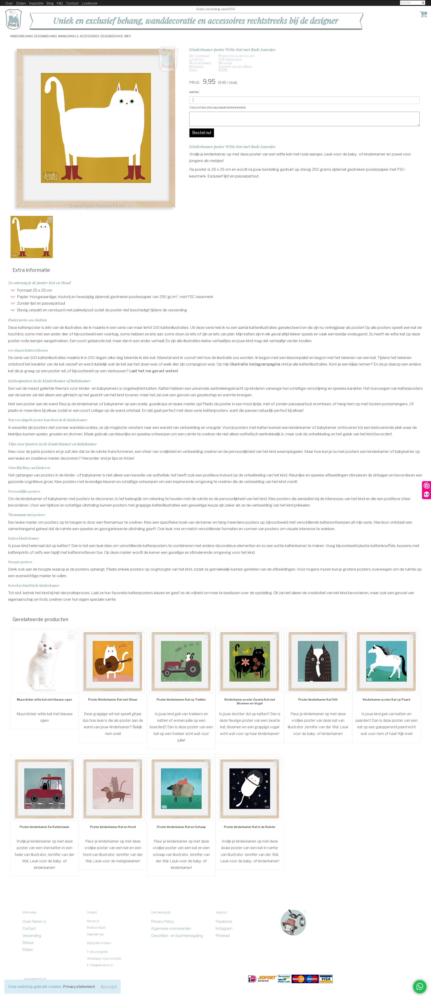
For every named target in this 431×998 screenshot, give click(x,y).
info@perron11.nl (101, 965)
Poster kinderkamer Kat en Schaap (181, 827)
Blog (50, 3)
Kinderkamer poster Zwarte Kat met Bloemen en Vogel (249, 701)
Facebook (224, 921)
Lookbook (89, 3)
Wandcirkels (68, 36)
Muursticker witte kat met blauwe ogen (44, 699)
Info (127, 36)
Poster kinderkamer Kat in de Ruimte (249, 827)
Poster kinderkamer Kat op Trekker (181, 699)
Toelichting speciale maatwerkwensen (217, 107)
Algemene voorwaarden (171, 928)
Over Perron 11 (34, 921)
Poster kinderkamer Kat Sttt (318, 699)
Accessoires (89, 36)
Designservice (112, 36)
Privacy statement (79, 987)
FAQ (60, 3)
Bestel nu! (201, 132)
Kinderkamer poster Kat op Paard (386, 699)
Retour (28, 942)
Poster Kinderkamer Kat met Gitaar (112, 699)
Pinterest (223, 936)
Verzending (31, 936)
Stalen (21, 3)
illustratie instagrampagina (255, 364)
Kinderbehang (21, 36)
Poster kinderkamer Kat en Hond (113, 827)
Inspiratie (36, 3)
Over (9, 3)
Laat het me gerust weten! (154, 370)
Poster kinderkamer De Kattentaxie (44, 827)
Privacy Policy (162, 921)
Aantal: (194, 92)
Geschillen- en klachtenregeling (177, 936)
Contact (72, 3)
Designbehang (45, 36)
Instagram (224, 928)
